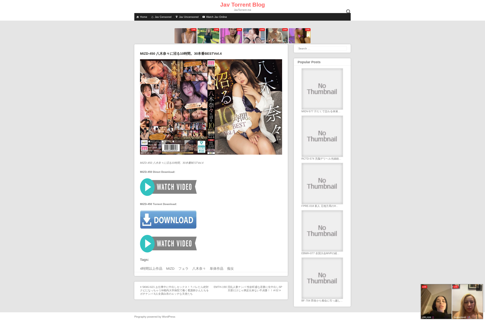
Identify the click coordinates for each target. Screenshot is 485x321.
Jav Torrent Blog (242, 5)
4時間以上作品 (151, 268)
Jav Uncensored (189, 16)
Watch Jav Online (216, 16)
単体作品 (216, 268)
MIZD (170, 268)
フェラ (183, 268)
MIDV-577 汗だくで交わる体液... (320, 111)
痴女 (230, 268)
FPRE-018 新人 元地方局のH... (319, 205)
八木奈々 (199, 268)
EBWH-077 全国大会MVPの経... (320, 253)
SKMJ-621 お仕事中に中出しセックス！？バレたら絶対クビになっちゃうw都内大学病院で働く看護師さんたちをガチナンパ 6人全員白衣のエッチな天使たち (174, 290)
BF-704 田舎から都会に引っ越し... (322, 300)
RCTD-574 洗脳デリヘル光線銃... (321, 158)
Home (143, 16)
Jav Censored (163, 16)
